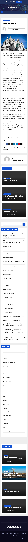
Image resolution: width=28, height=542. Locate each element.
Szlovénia (5, 423)
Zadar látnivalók (7, 289)
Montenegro (6, 404)
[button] (23, 12)
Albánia (5, 355)
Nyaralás (5, 408)
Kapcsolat (16, 538)
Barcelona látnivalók (8, 250)
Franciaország (6, 20)
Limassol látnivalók (8, 308)
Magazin (5, 400)
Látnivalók (5, 396)
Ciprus (4, 374)
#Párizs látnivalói (16, 29)
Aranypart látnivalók (8, 293)
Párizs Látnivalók (10, 180)
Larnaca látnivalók (8, 270)
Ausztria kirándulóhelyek (10, 267)
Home (4, 538)
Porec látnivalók (7, 282)
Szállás (5, 419)
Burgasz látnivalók (8, 301)
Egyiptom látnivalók (8, 257)
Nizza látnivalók (10, 212)
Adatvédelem (10, 538)
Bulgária (5, 370)
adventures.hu (13, 27)
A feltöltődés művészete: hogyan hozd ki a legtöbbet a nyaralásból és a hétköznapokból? (14, 339)
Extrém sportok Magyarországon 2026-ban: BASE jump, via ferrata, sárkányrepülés (14, 235)
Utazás (4, 434)
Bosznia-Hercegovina (9, 362)
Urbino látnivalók (7, 254)
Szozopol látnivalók (8, 305)
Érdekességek (6, 377)
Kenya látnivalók (7, 274)
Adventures (14, 7)
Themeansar (14, 535)
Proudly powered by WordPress (9, 533)
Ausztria (5, 358)
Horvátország (6, 393)
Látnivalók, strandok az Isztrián (11, 320)
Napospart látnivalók (8, 297)
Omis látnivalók (7, 278)
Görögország (6, 389)
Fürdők (5, 385)
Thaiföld (5, 427)
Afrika (4, 351)
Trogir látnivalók (7, 286)
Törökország (6, 431)
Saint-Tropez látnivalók (13, 196)
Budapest (5, 366)
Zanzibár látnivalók (8, 246)
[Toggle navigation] (13, 12)
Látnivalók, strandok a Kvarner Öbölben (14, 316)
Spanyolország (7, 415)
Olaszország (6, 412)
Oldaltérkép (22, 538)
